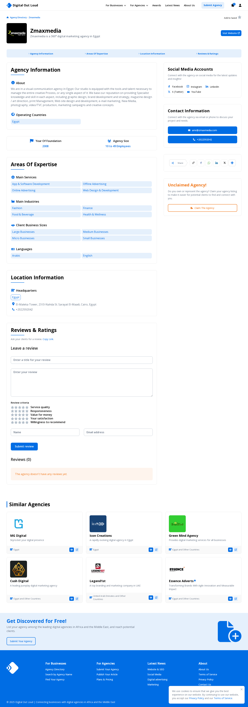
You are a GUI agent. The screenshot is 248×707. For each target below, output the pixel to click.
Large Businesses (23, 232)
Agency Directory (18, 17)
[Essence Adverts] (177, 569)
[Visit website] (77, 550)
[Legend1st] (98, 569)
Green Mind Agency (183, 536)
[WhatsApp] (208, 162)
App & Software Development (31, 184)
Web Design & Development (101, 190)
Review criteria (20, 402)
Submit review (24, 446)
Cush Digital (19, 581)
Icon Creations (101, 536)
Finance (88, 208)
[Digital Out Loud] (12, 668)
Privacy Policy (196, 698)
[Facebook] (201, 162)
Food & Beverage (23, 214)
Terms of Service (223, 698)
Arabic (16, 255)
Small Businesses (94, 238)
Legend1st (98, 581)
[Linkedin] (216, 162)
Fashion (17, 208)
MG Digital (18, 536)
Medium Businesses (95, 232)
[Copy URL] (193, 162)
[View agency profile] (71, 550)
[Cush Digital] (18, 569)
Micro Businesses (23, 238)
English (87, 255)
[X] (224, 162)
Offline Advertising (94, 184)
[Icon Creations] (98, 523)
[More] (232, 162)
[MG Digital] (18, 523)
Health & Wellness (94, 214)
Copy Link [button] (48, 339)
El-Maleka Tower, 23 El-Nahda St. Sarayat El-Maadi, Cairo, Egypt (56, 304)
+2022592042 (24, 309)
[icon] (8, 18)
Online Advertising (23, 190)
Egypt (15, 121)
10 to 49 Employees (118, 146)
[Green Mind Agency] (177, 523)
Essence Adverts (181, 581)
